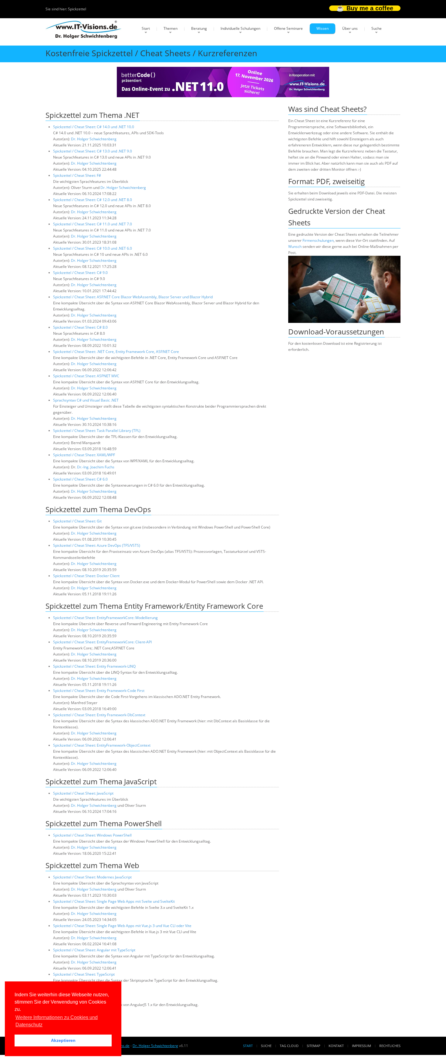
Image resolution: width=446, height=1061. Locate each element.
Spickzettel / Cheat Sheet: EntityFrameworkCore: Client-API (102, 642)
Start (146, 28)
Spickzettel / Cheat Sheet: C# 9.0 (80, 272)
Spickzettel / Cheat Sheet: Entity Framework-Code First (98, 690)
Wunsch (295, 246)
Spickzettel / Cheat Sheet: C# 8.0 (80, 327)
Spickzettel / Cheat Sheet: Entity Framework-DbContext (99, 714)
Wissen (322, 28)
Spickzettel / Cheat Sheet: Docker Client (86, 575)
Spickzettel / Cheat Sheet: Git (77, 521)
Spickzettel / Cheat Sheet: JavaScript (83, 793)
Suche (376, 28)
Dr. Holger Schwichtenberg (94, 139)
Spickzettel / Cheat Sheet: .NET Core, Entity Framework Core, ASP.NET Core (116, 351)
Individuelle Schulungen (240, 28)
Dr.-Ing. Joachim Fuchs (95, 467)
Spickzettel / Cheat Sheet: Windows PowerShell (92, 835)
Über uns (350, 28)
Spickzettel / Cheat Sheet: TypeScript (84, 974)
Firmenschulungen (318, 240)
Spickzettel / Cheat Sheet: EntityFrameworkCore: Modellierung (105, 617)
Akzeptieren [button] (63, 1040)
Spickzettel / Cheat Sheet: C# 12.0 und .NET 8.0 (92, 199)
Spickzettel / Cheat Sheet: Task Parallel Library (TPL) (96, 430)
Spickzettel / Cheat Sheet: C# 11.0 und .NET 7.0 (92, 224)
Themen (170, 28)
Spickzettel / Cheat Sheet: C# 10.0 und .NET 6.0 (92, 248)
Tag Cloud (289, 1045)
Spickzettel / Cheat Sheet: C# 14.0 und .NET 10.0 (93, 126)
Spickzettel (77, 9)
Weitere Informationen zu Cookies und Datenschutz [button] (56, 1021)
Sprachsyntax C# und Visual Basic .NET (86, 400)
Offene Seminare (288, 28)
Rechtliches (389, 1045)
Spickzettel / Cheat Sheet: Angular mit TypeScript (94, 950)
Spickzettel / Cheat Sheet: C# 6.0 (80, 479)
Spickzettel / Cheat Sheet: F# (77, 175)
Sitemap (313, 1045)
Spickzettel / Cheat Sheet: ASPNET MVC (86, 375)
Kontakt (336, 1045)
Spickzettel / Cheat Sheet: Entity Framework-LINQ (94, 666)
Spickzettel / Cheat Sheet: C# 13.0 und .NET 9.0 (92, 151)
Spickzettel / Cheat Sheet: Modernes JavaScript (92, 877)
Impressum (361, 1045)
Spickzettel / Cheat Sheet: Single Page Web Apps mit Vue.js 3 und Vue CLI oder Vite (122, 925)
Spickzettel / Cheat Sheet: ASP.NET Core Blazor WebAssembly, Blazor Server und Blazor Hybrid (133, 296)
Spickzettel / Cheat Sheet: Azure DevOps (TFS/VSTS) (96, 545)
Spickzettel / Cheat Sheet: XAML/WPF (84, 454)
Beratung (199, 28)
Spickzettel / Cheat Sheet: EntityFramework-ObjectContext (101, 745)
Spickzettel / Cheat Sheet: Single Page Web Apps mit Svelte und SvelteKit (114, 901)
